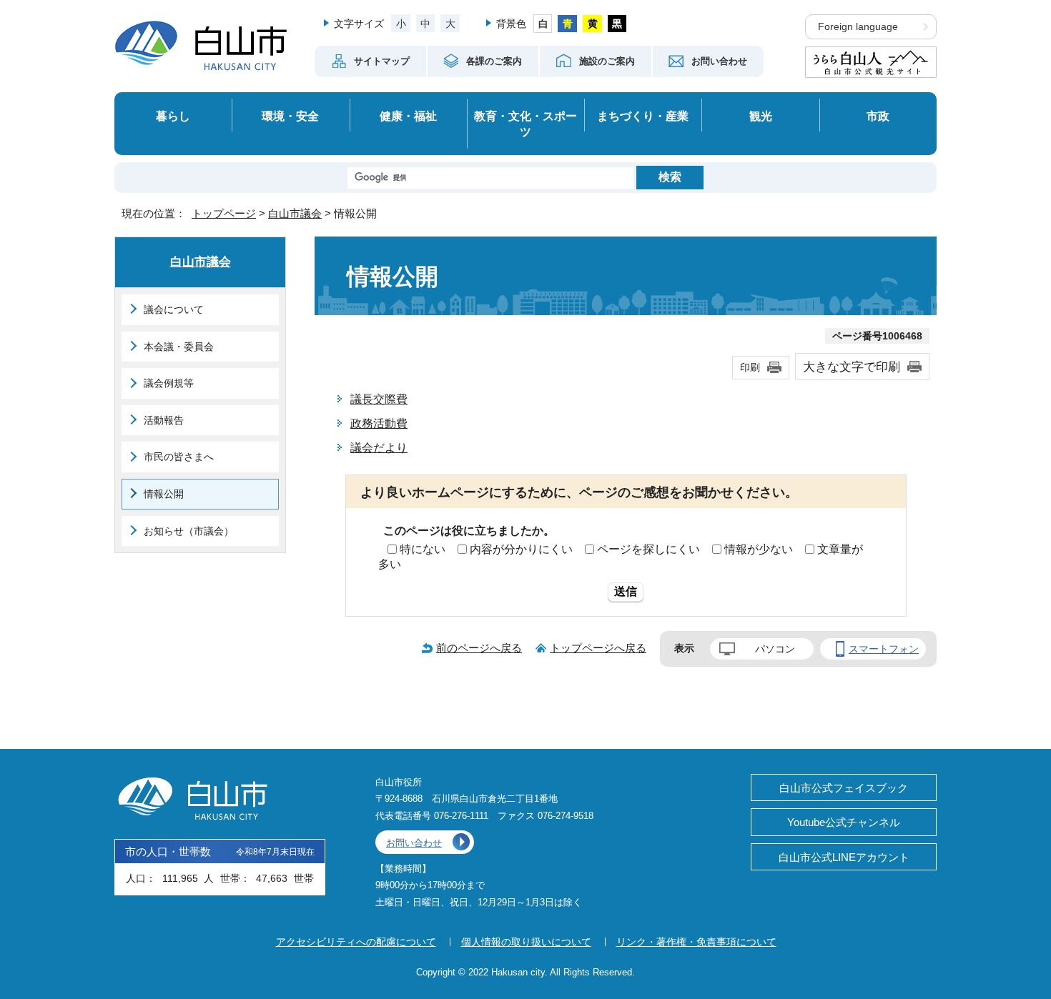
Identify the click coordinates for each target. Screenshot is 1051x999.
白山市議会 (295, 213)
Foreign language (858, 26)
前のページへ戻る (479, 648)
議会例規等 (169, 383)
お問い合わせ (414, 843)
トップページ (224, 213)
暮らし (173, 115)
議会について (174, 309)
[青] (567, 23)
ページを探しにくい (648, 549)
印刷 (750, 367)
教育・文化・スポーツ (525, 124)
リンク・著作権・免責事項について (696, 942)
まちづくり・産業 (643, 115)
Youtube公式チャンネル (843, 822)
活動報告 (164, 420)
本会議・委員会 (179, 346)
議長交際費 (379, 399)
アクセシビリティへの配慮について (356, 942)
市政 (878, 115)
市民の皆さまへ (179, 456)
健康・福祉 (408, 115)
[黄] (592, 23)
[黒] (617, 23)
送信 (625, 591)
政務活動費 (379, 423)
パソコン (775, 649)
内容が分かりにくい (521, 549)
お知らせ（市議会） (189, 531)
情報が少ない (758, 549)
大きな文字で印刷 (851, 366)
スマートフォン (884, 649)
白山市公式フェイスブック (843, 788)
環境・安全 (290, 115)
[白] (543, 23)
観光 (760, 115)
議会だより (379, 448)
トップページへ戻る (598, 648)
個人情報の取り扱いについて (526, 942)
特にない (422, 549)
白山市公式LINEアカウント (844, 857)
